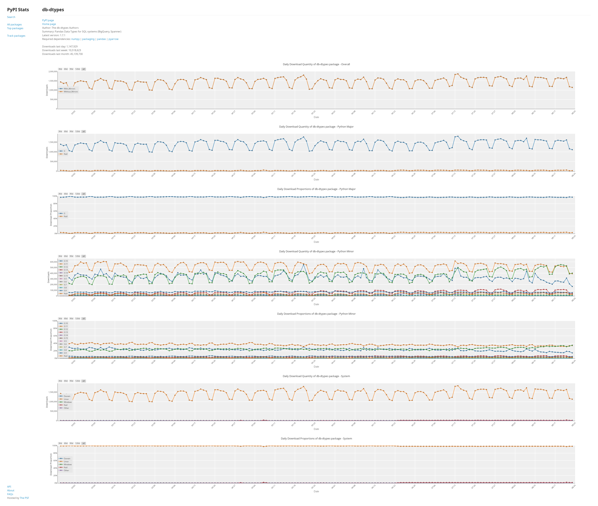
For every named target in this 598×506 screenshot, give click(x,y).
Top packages (15, 28)
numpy (75, 39)
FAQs (10, 494)
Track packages (16, 35)
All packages (14, 24)
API (9, 486)
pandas (101, 39)
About (10, 490)
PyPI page (48, 20)
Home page (49, 24)
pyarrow (114, 39)
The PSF (24, 498)
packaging (88, 39)
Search (11, 17)
